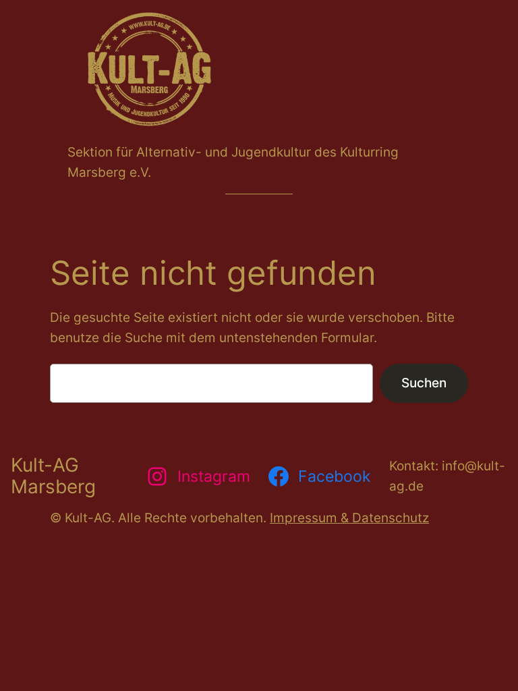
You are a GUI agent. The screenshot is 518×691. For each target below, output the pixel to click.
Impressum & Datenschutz (349, 517)
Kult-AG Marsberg (53, 475)
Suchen (424, 383)
